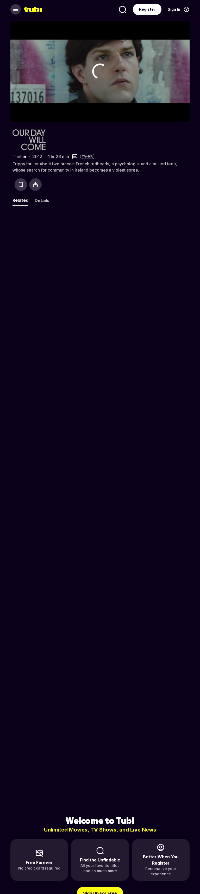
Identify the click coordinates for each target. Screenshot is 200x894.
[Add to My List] (21, 184)
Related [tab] (20, 200)
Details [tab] (42, 200)
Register (147, 9)
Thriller (19, 156)
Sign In (174, 9)
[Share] (35, 184)
